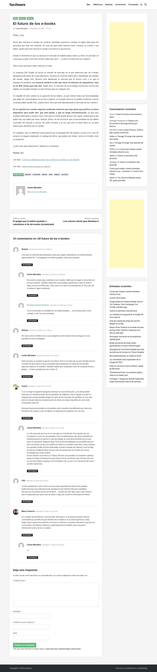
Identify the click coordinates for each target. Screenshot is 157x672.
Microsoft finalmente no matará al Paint (125, 356)
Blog (15, 18)
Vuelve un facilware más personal (123, 311)
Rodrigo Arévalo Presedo (38, 305)
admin (112, 156)
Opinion (30, 18)
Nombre (17, 611)
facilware (17, 5)
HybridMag (142, 668)
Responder (27, 265)
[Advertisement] (127, 56)
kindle (56, 174)
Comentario (19, 581)
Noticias (109, 5)
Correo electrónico (24, 622)
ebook (44, 174)
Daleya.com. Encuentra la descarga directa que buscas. (124, 123)
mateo (112, 136)
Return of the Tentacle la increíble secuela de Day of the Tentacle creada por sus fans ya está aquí (127, 330)
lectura (64, 174)
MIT (22, 153)
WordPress (131, 668)
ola (111, 143)
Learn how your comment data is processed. (63, 649)
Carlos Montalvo (22, 28)
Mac (88, 5)
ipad (50, 174)
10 (50, 28)
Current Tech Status (118, 298)
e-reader (36, 174)
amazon (28, 174)
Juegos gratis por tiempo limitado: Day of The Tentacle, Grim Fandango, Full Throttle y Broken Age (126, 304)
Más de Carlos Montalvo (37, 192)
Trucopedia (133, 5)
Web (15, 633)
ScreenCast (120, 5)
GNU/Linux (98, 5)
